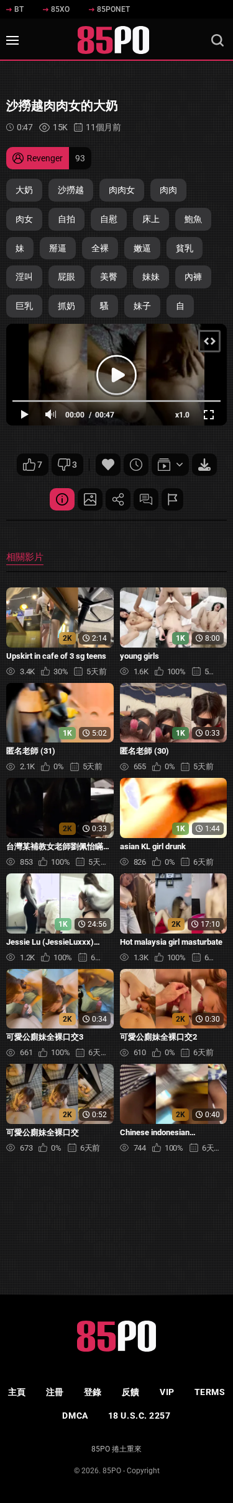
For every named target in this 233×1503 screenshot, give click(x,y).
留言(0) (146, 499)
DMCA (75, 1415)
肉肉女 (122, 190)
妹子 (142, 306)
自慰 (108, 219)
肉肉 (168, 190)
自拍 (66, 219)
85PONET (113, 9)
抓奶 (66, 306)
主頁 (17, 1392)
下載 (204, 464)
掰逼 (57, 248)
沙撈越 (71, 190)
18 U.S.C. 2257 (139, 1415)
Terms (210, 1392)
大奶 (24, 190)
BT (19, 9)
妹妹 (151, 277)
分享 (118, 499)
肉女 (24, 219)
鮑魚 (193, 219)
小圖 (90, 499)
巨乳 (24, 306)
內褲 (193, 277)
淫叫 (24, 277)
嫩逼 (142, 248)
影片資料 (62, 499)
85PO (112, 1470)
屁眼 (66, 277)
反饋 (131, 1392)
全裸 (100, 248)
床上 (151, 219)
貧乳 (184, 248)
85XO (60, 9)
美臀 (108, 277)
